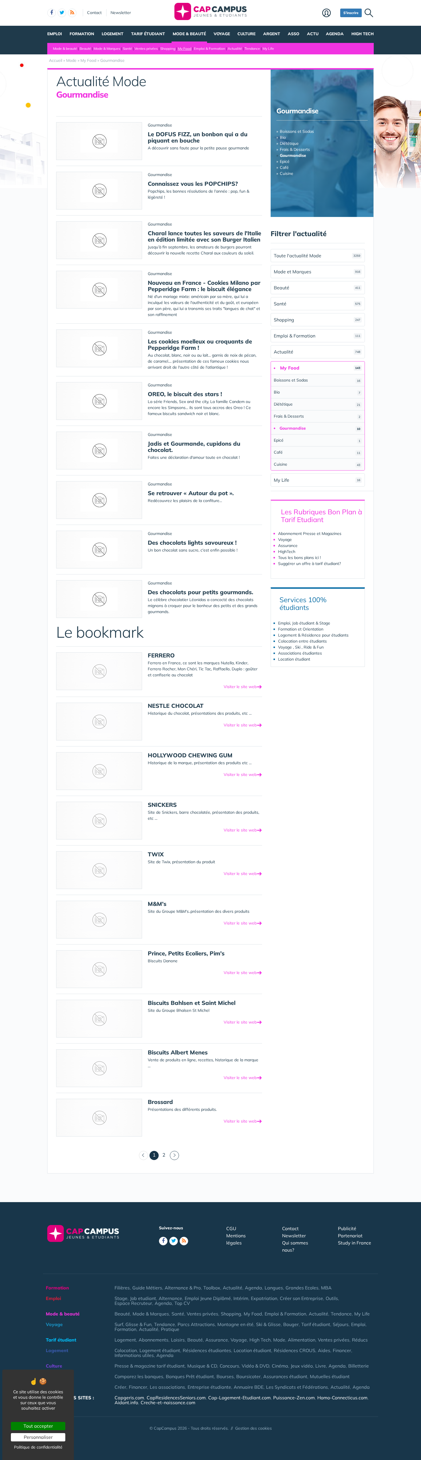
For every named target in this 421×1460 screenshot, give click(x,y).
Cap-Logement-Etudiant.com (239, 1397)
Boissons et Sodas (297, 131)
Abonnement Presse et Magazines (309, 533)
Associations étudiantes (300, 653)
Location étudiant (294, 659)
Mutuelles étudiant (330, 1376)
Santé (127, 48)
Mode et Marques (317, 271)
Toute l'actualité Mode (317, 255)
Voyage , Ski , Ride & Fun (301, 647)
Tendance (252, 48)
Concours (229, 1366)
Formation (82, 33)
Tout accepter (38, 1426)
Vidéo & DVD (255, 1366)
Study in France (354, 1243)
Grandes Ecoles (302, 1288)
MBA (326, 1288)
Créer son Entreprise (301, 1298)
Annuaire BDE (248, 1387)
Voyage (222, 33)
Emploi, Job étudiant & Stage (304, 623)
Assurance (288, 545)
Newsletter (121, 12)
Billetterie (358, 1366)
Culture (246, 33)
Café (284, 167)
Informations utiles (134, 1355)
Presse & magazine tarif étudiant (150, 1366)
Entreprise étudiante (209, 1387)
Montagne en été (235, 1324)
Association (59, 1387)
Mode (279, 1340)
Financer (342, 1350)
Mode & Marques (107, 48)
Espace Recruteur (133, 1303)
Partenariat (350, 1235)
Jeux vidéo (302, 1366)
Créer (120, 1387)
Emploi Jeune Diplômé (208, 1298)
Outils (332, 1298)
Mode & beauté (189, 33)
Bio (283, 137)
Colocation (126, 1350)
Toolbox (211, 1288)
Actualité (235, 48)
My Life (268, 48)
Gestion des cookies (253, 1428)
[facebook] (51, 13)
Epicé (285, 161)
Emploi (54, 33)
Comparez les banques (139, 1376)
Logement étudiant (159, 1350)
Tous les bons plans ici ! (299, 557)
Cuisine (286, 173)
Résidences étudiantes (207, 1350)
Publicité (347, 1228)
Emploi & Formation (209, 48)
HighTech (286, 551)
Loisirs (178, 1340)
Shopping (167, 48)
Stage (121, 1298)
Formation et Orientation (300, 629)
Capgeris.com (129, 1397)
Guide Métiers (147, 1288)
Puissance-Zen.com (294, 1397)
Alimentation (301, 1340)
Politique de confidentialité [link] (38, 1447)
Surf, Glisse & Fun (133, 1324)
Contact (94, 12)
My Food (184, 48)
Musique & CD (202, 1366)
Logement (112, 33)
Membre (329, 13)
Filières (122, 1288)
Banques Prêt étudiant (190, 1376)
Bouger (291, 1324)
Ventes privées (146, 48)
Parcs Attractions (196, 1324)
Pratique (170, 1329)
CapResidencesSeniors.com (176, 1397)
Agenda (335, 33)
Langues (274, 1288)
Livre (320, 1366)
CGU (231, 1228)
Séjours (341, 1324)
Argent (271, 33)
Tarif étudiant (148, 33)
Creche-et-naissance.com (168, 1402)
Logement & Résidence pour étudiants (313, 635)
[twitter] (62, 13)
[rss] (72, 13)
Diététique (289, 143)
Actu (312, 33)
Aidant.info (126, 1402)
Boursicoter (248, 1376)
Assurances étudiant (285, 1376)
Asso (293, 33)
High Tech (362, 33)
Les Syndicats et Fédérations (297, 1387)
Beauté (85, 48)
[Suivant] (174, 1155)
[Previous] (143, 1155)
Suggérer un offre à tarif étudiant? (309, 563)
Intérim (240, 1298)
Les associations (167, 1387)
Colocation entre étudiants (302, 641)
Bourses (225, 1376)
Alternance (170, 1298)
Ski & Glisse (268, 1324)
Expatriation (264, 1298)
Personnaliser (38, 1437)
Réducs (360, 1340)
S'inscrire (351, 13)
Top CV (182, 1303)
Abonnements (153, 1340)
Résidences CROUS (294, 1350)
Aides (324, 1350)
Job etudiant (143, 1298)
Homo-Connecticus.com (342, 1397)
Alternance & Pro (183, 1288)
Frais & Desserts (295, 149)
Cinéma (280, 1366)
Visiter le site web (243, 686)
